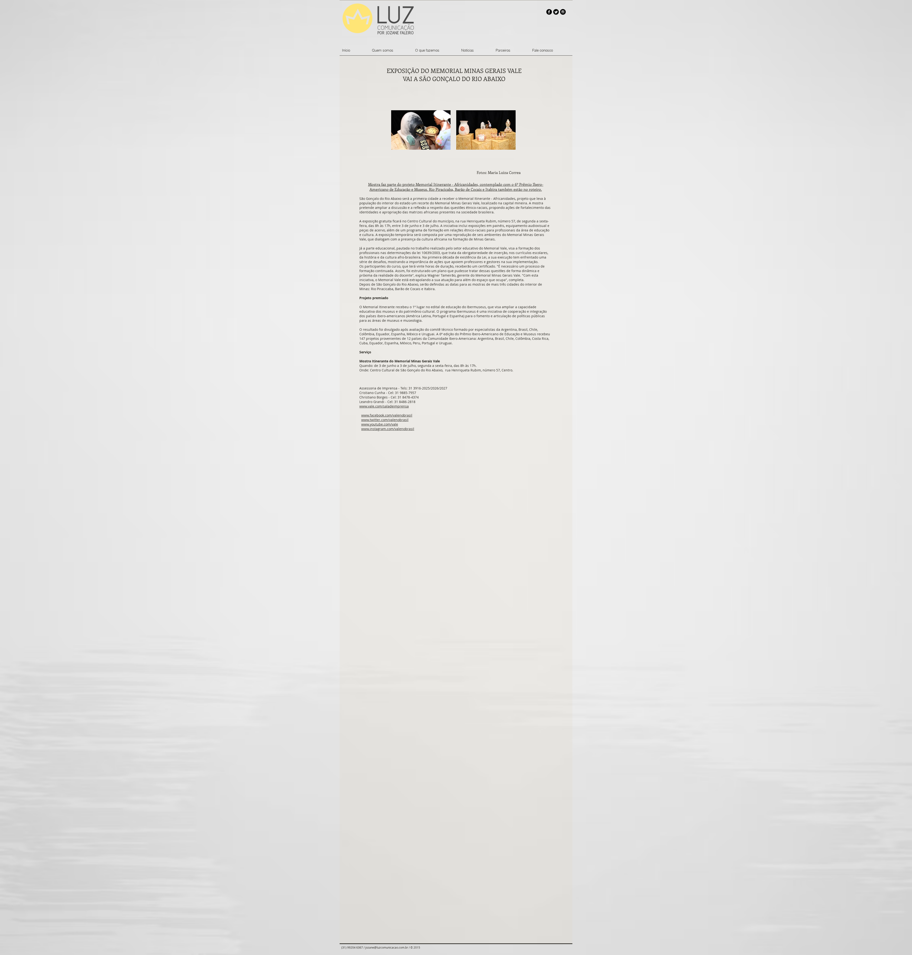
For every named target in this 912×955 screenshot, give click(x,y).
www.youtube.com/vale (379, 424)
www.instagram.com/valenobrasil (387, 429)
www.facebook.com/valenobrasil (386, 415)
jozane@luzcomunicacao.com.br (386, 947)
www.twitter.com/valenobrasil (384, 420)
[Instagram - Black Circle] (563, 12)
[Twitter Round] (556, 12)
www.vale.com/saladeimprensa (384, 406)
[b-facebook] (549, 12)
